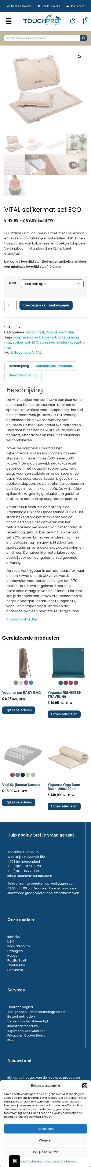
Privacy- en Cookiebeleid (27, 1161)
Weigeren (45, 1140)
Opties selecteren (19, 710)
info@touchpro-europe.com (29, 875)
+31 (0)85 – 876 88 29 (24, 866)
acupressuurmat (27, 337)
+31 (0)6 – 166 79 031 (23, 871)
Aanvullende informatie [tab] (54, 366)
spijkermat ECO (26, 342)
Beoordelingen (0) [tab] (23, 375)
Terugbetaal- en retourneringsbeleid (36, 1012)
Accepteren (46, 1129)
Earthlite (13, 936)
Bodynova (22, 352)
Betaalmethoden (21, 1016)
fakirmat (49, 337)
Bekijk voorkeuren (45, 1152)
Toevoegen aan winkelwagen (46, 305)
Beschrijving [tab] (19, 366)
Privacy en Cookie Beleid (26, 1035)
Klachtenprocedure (22, 1026)
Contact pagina (20, 1007)
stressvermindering (56, 342)
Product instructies (22, 619)
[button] (85, 1086)
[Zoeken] (83, 38)
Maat (12, 282)
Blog (10, 1040)
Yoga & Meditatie (60, 332)
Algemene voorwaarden (26, 1031)
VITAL (36, 352)
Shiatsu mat (34, 332)
